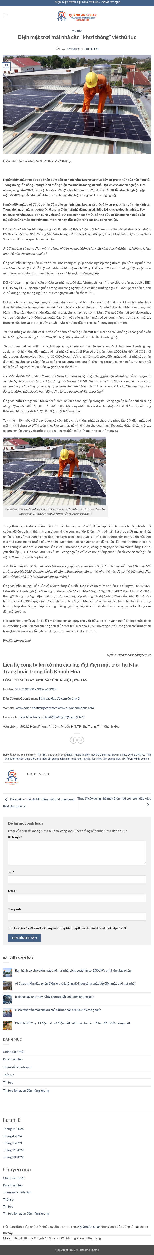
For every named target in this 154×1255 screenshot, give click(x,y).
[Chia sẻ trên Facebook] (73, 740)
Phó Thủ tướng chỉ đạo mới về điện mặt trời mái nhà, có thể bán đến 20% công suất (72, 1023)
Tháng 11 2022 (13, 1150)
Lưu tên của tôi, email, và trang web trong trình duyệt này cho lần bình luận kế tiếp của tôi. (70, 928)
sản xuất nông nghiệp (78, 758)
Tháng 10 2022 (13, 1157)
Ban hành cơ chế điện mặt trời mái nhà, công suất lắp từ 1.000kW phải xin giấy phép (73, 970)
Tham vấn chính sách (17, 1067)
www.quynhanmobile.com (76, 708)
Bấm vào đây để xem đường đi (59, 698)
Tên (11, 872)
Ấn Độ (68, 754)
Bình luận (15, 837)
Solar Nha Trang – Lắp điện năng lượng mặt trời (51, 717)
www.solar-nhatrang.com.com (36, 708)
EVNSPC (139, 754)
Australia (79, 754)
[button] (5, 15)
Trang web (14, 909)
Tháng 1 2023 (12, 1143)
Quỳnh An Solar (89, 1226)
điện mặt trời (92, 754)
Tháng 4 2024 (12, 1136)
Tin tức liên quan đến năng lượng (26, 1090)
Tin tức (77, 31)
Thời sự (8, 1075)
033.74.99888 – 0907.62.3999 (35, 689)
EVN (130, 754)
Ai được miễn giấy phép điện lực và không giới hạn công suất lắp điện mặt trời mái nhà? (75, 983)
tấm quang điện (111, 758)
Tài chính (96, 758)
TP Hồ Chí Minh (131, 758)
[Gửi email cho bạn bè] (80, 740)
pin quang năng (56, 758)
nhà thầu (41, 758)
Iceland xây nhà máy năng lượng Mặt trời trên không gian (54, 996)
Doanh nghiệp (13, 1059)
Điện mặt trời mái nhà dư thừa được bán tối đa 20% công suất (58, 1010)
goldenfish (92, 49)
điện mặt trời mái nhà (113, 754)
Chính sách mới (13, 1051)
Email (12, 890)
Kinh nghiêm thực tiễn (22, 758)
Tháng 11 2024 (13, 1129)
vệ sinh (145, 758)
